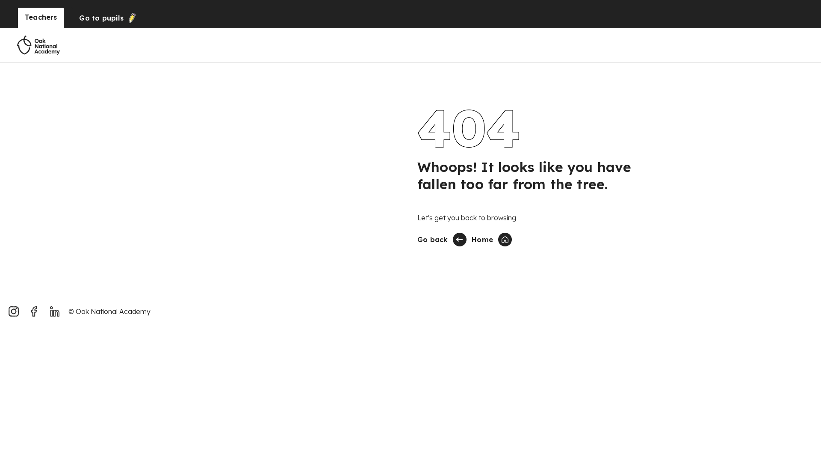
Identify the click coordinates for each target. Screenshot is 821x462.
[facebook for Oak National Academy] (34, 311)
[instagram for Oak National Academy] (14, 311)
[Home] (38, 45)
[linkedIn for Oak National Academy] (55, 311)
